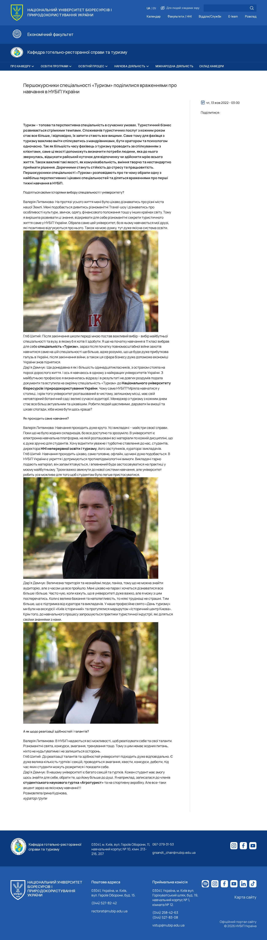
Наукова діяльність (129, 66)
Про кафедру (21, 66)
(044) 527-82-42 (104, 903)
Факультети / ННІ (180, 16)
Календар (153, 16)
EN (154, 8)
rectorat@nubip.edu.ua (109, 911)
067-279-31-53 (163, 844)
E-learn (233, 16)
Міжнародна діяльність (174, 66)
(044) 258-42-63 (165, 912)
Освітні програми (54, 66)
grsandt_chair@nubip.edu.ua (173, 852)
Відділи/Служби (210, 16)
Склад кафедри (211, 66)
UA (148, 8)
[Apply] (251, 8)
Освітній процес (91, 66)
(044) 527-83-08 (165, 917)
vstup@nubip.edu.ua (168, 925)
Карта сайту (245, 897)
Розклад (250, 16)
